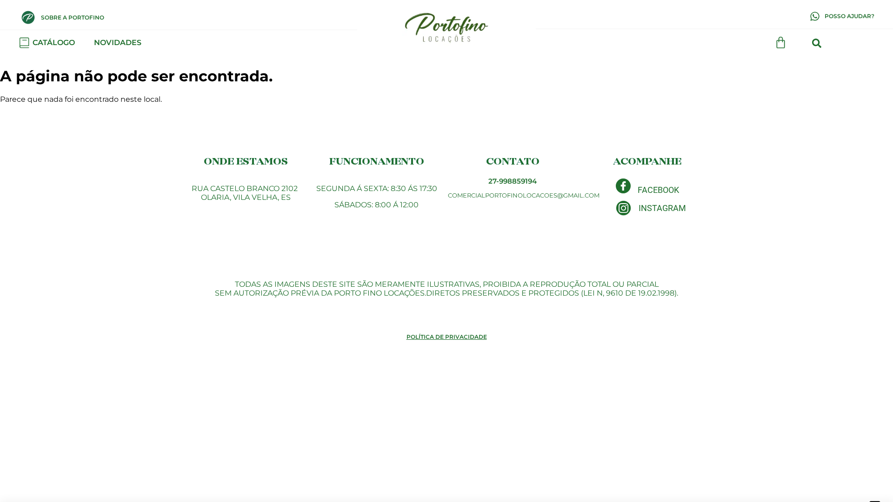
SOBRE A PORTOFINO (72, 17)
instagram (662, 208)
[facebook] (623, 185)
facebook (658, 190)
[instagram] (623, 208)
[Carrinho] (780, 42)
